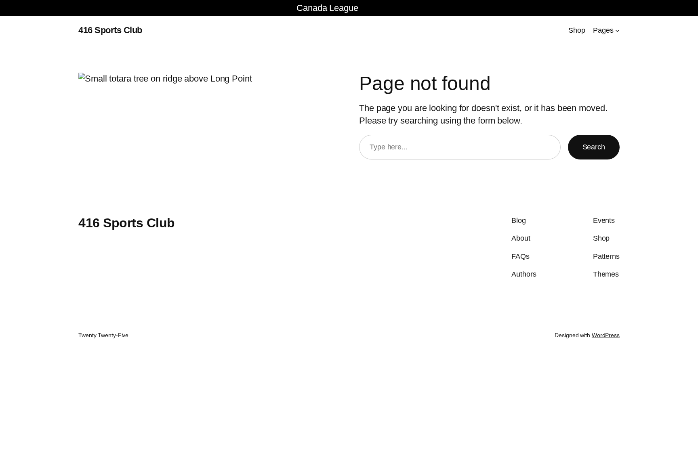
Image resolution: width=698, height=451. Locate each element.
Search (593, 147)
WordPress (606, 335)
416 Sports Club (110, 30)
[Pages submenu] (617, 30)
